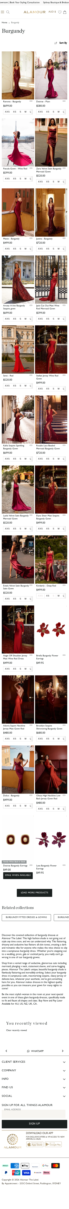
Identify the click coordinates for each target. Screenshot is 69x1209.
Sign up (34, 1124)
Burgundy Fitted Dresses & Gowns (26, 918)
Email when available (18, 875)
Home (4, 23)
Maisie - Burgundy (11, 239)
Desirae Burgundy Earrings (15, 866)
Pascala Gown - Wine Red (15, 169)
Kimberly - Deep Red (46, 586)
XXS (40, 596)
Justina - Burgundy (44, 239)
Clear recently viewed (16, 1030)
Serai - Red (8, 376)
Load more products (34, 893)
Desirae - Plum (43, 102)
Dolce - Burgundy (11, 796)
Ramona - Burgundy (12, 102)
